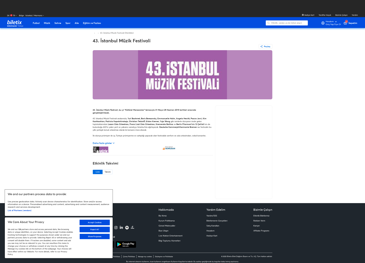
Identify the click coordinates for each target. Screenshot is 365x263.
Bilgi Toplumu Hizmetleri (169, 240)
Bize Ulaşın (163, 230)
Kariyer (256, 225)
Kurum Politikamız (167, 220)
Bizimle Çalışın (341, 15)
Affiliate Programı (261, 230)
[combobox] (289, 23)
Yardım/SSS (211, 215)
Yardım (355, 15)
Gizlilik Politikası (114, 256)
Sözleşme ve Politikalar (164, 256)
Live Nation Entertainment (170, 235)
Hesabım (210, 230)
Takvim (108, 172)
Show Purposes (95, 236)
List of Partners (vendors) (19, 210)
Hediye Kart (309, 15)
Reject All (94, 229)
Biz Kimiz (163, 215)
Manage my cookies (145, 256)
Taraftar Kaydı (325, 15)
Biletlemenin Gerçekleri (216, 220)
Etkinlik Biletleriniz (261, 215)
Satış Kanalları (212, 225)
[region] (59, 223)
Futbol (36, 23)
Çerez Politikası (129, 256)
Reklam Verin (259, 220)
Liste (98, 172)
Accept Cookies (95, 222)
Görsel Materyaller (167, 225)
